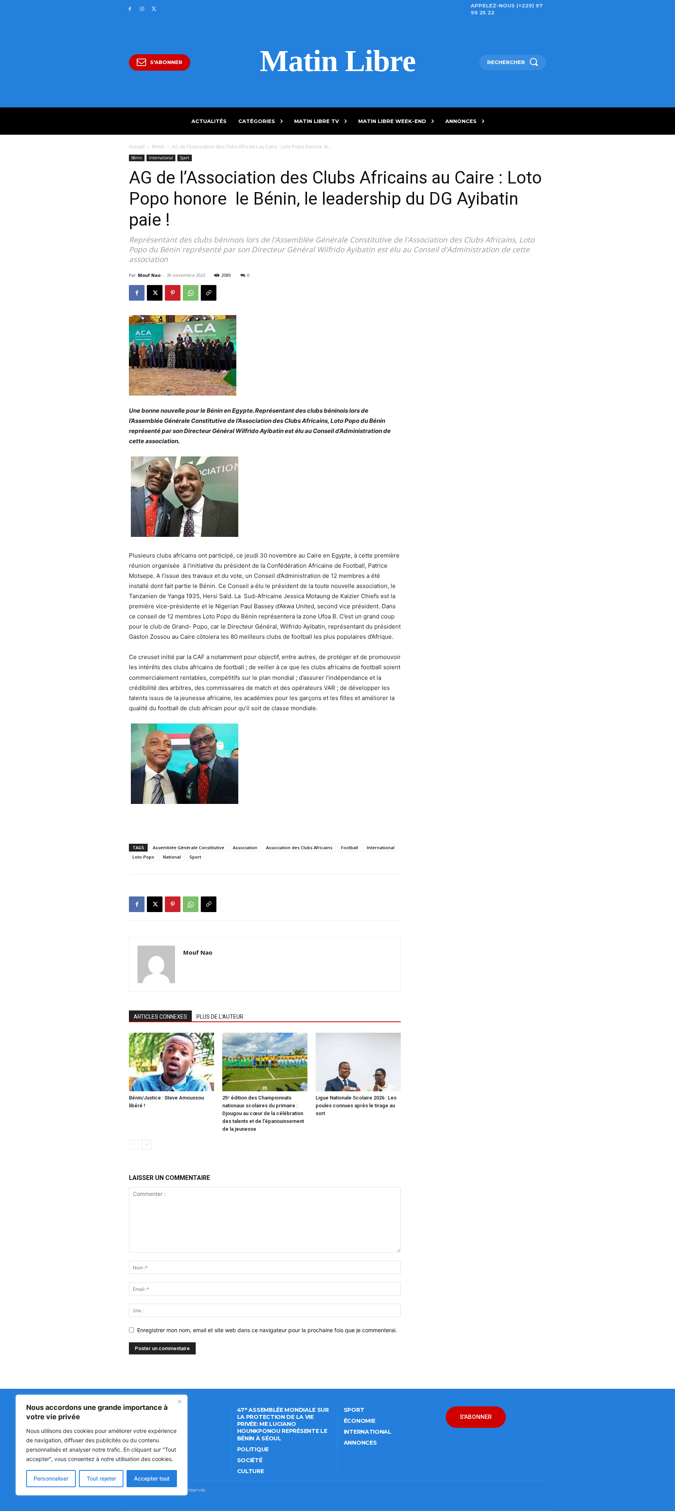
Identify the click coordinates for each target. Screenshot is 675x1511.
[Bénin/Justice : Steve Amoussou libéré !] (171, 1062)
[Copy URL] (208, 293)
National (172, 857)
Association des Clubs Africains (299, 847)
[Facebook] (130, 9)
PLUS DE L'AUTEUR (219, 1017)
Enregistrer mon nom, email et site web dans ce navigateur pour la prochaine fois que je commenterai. (267, 1330)
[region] (102, 1445)
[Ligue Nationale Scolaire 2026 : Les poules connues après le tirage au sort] (358, 1062)
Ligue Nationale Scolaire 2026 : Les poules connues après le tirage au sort (356, 1105)
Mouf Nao (149, 275)
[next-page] (146, 1144)
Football (349, 847)
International (161, 157)
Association (245, 847)
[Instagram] (142, 9)
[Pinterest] (172, 293)
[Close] (179, 1401)
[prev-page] (134, 1144)
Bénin (158, 146)
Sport (184, 157)
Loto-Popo (143, 857)
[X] (154, 9)
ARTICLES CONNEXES (160, 1017)
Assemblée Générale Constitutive (188, 847)
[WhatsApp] (190, 293)
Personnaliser (51, 1478)
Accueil (137, 146)
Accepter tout (152, 1478)
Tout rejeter (101, 1478)
